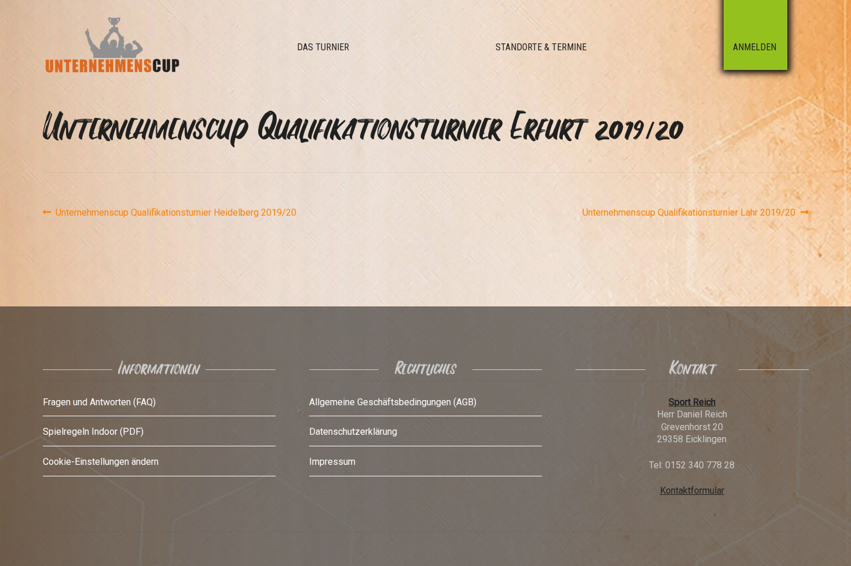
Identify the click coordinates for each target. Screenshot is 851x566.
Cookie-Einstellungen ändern (101, 461)
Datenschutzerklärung (353, 431)
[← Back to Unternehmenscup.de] (138, 47)
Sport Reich (692, 402)
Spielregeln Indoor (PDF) (93, 431)
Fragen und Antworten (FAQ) (99, 402)
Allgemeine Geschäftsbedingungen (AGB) (392, 402)
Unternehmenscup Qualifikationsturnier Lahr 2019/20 (688, 212)
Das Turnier (323, 47)
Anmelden (754, 47)
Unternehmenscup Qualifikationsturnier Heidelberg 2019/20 (175, 212)
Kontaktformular (692, 490)
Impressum (332, 461)
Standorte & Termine (541, 47)
